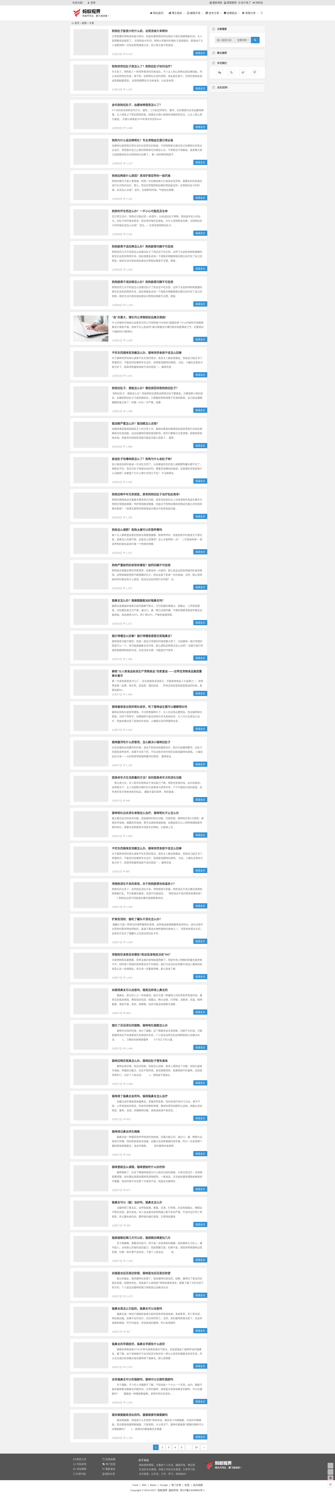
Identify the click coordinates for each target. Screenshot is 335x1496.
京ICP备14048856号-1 (192, 1490)
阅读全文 (200, 53)
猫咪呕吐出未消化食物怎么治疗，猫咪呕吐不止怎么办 (145, 812)
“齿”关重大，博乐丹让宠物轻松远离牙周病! (139, 317)
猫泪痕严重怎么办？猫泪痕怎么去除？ (135, 423)
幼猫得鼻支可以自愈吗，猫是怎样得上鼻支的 (140, 989)
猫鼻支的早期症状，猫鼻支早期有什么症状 (138, 1344)
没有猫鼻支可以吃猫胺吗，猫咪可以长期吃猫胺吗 (142, 1379)
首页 (77, 23)
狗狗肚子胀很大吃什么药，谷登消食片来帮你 (140, 30)
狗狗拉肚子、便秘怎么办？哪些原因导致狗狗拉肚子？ (145, 388)
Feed (135, 1485)
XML (144, 1485)
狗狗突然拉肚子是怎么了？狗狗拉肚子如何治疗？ (142, 66)
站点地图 (198, 1485)
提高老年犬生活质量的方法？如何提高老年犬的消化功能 (147, 777)
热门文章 (176, 1485)
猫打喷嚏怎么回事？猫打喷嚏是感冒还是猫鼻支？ (142, 635)
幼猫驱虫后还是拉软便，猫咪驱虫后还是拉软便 (141, 1273)
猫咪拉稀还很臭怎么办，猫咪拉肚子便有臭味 (140, 1060)
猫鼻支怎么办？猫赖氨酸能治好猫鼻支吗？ (138, 600)
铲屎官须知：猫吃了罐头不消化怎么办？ (137, 919)
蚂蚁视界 (162, 1490)
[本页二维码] (330, 1484)
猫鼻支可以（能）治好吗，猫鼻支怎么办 (137, 1202)
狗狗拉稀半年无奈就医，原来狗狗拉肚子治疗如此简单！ (147, 494)
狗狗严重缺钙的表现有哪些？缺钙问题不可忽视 (141, 565)
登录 (93, 2)
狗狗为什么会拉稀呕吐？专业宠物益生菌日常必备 (142, 140)
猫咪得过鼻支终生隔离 (126, 1131)
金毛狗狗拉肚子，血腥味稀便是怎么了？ (137, 104)
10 (196, 1447)
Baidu (153, 1485)
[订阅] (231, 72)
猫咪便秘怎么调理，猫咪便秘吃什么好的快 (138, 1167)
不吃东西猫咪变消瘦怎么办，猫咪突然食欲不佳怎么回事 (147, 352)
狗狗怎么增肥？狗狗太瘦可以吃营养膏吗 (137, 529)
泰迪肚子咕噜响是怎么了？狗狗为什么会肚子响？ (142, 458)
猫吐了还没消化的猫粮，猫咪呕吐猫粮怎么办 (140, 1025)
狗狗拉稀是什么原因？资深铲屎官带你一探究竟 (141, 175)
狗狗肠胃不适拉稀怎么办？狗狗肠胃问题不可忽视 (142, 246)
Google (164, 1485)
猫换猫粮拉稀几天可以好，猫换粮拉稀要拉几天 (141, 1237)
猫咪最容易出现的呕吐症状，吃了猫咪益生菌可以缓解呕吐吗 (149, 706)
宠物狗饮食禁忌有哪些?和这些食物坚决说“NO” (141, 954)
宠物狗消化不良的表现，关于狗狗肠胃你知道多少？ (144, 883)
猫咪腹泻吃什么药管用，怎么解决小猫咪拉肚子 (141, 742)
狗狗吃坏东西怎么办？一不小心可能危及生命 (140, 211)
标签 (187, 1485)
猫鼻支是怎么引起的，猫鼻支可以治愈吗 (137, 1308)
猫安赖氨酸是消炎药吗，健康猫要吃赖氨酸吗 (140, 1414)
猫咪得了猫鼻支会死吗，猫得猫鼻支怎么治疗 (140, 1096)
